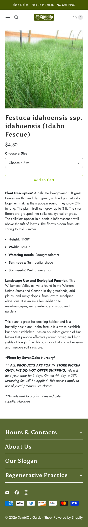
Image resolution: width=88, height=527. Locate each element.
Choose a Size (16, 153)
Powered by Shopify (68, 517)
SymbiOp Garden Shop (34, 517)
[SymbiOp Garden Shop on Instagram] (28, 492)
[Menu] (7, 17)
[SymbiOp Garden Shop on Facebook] (19, 492)
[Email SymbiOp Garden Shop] (10, 492)
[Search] (16, 17)
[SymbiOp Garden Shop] (44, 17)
